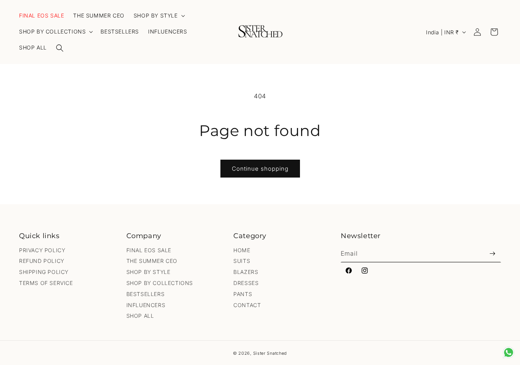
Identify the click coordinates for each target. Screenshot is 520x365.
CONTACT (247, 305)
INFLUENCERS (146, 305)
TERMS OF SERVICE (46, 283)
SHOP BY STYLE (148, 272)
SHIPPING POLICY (44, 272)
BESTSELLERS (145, 294)
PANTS (242, 294)
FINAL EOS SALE (148, 250)
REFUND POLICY (41, 261)
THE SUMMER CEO (151, 261)
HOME (241, 250)
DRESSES (245, 283)
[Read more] (508, 352)
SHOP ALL (140, 315)
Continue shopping (260, 168)
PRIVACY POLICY (42, 250)
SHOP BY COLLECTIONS (159, 283)
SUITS (241, 261)
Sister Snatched (270, 353)
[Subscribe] (492, 254)
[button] (59, 48)
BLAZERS (245, 272)
